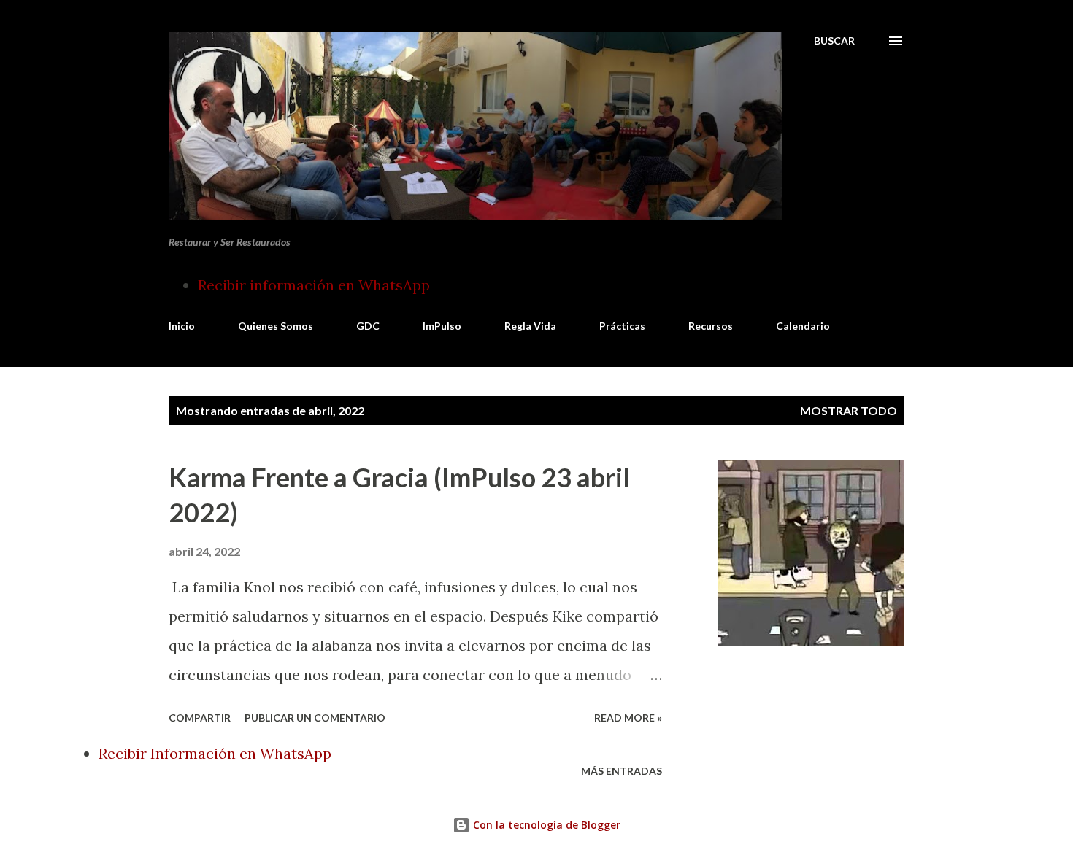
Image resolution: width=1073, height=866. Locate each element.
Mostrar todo (848, 410)
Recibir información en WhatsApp (314, 285)
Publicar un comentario (315, 717)
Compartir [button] (200, 717)
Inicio (182, 326)
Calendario (803, 326)
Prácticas (622, 326)
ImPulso (442, 326)
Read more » (628, 717)
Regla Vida (530, 326)
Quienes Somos (275, 326)
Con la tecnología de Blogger (545, 825)
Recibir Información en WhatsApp (215, 753)
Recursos (710, 326)
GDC (368, 326)
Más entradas (621, 771)
